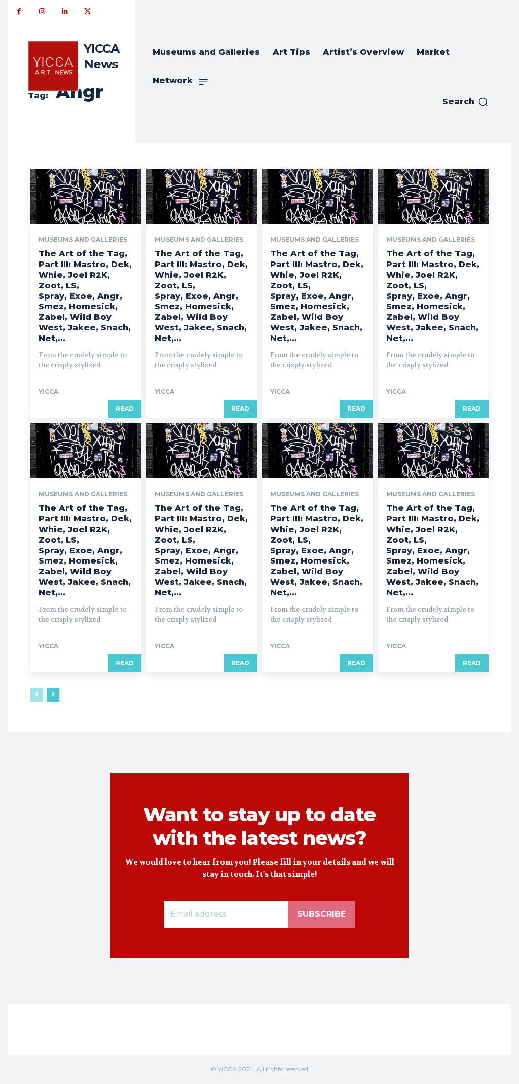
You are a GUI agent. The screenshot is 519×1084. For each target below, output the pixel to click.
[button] (465, 101)
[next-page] (53, 695)
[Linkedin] (64, 11)
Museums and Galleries (83, 240)
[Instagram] (42, 11)
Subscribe (321, 914)
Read (125, 409)
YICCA (48, 391)
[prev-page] (36, 695)
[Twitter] (87, 11)
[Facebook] (19, 11)
